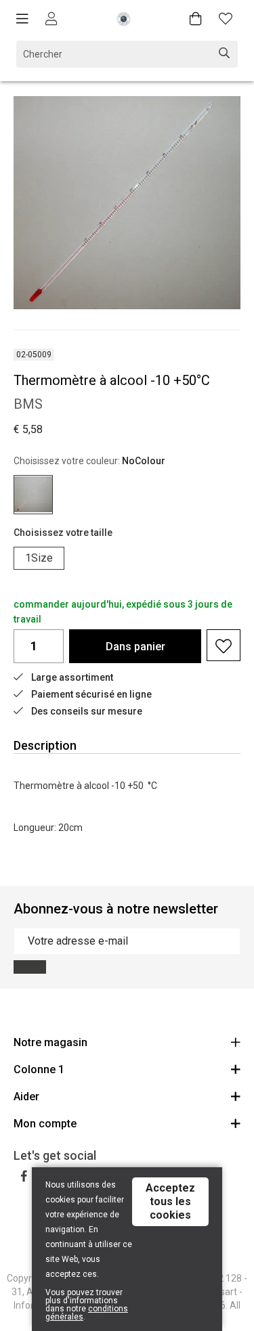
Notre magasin (50, 1042)
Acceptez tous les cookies (170, 1201)
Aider (26, 1096)
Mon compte (45, 1123)
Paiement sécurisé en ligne (91, 694)
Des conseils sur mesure (86, 711)
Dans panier (135, 646)
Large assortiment (72, 677)
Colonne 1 (39, 1069)
